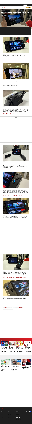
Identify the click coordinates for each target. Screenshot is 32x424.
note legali (17, 416)
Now (9, 416)
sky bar (9, 417)
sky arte (2, 417)
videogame (21, 307)
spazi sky (9, 419)
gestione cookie (18, 413)
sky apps (9, 414)
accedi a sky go (28, 411)
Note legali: (17, 411)
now (11, 307)
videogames (15, 307)
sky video (2, 416)
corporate (17, 421)
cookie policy (18, 414)
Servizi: (9, 411)
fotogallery (6, 307)
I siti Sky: (2, 411)
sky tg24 (2, 414)
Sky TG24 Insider (28, 7)
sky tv (9, 413)
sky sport (2, 413)
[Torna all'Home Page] (3, 7)
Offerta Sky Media (18, 419)
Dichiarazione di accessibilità (18, 417)
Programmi (9, 420)
